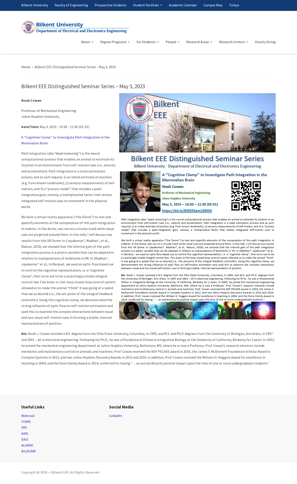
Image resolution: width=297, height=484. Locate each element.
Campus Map (213, 5)
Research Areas (197, 42)
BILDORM (28, 451)
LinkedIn (115, 415)
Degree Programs (113, 42)
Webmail (28, 415)
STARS (26, 421)
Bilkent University (34, 5)
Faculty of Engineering (71, 5)
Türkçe (234, 5)
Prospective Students (111, 5)
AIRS (24, 433)
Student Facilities (146, 5)
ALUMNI (27, 445)
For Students (146, 42)
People (171, 42)
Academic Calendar (183, 5)
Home (25, 67)
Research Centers (232, 42)
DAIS (24, 439)
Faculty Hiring (265, 42)
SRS (24, 427)
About (85, 42)
